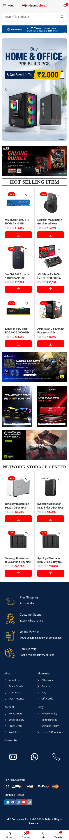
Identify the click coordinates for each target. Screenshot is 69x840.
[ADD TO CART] (18, 234)
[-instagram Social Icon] (18, 802)
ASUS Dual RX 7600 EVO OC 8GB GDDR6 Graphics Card (49, 278)
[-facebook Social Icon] (12, 802)
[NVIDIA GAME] (34, 445)
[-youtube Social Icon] (23, 802)
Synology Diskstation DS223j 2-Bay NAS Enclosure (17, 507)
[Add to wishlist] (26, 194)
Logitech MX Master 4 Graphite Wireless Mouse (49, 223)
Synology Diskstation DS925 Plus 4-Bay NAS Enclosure (50, 562)
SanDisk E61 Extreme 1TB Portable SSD (17, 276)
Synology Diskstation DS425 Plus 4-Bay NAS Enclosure (18, 562)
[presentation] (6, 89)
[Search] (62, 17)
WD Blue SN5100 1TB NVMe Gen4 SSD (17, 221)
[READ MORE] (50, 518)
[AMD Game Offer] (34, 161)
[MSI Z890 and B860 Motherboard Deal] (34, 367)
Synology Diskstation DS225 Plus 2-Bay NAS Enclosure (50, 507)
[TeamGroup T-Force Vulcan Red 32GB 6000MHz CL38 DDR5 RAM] (52, 406)
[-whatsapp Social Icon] (29, 802)
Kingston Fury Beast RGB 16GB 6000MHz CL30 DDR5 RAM (17, 332)
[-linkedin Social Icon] (7, 802)
